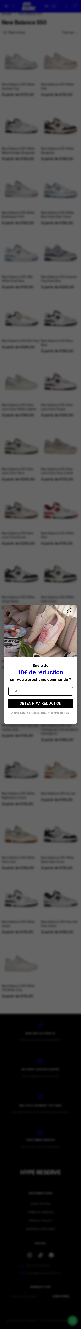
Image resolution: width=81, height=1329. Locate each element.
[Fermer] (70, 611)
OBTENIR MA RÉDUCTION (40, 703)
